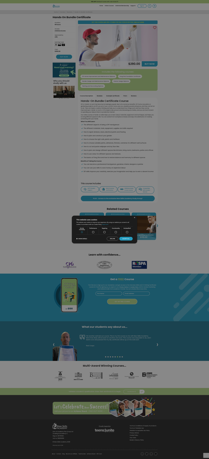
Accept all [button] (126, 238)
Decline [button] (112, 238)
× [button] (134, 217)
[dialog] (104, 229)
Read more (105, 224)
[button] (81, 238)
